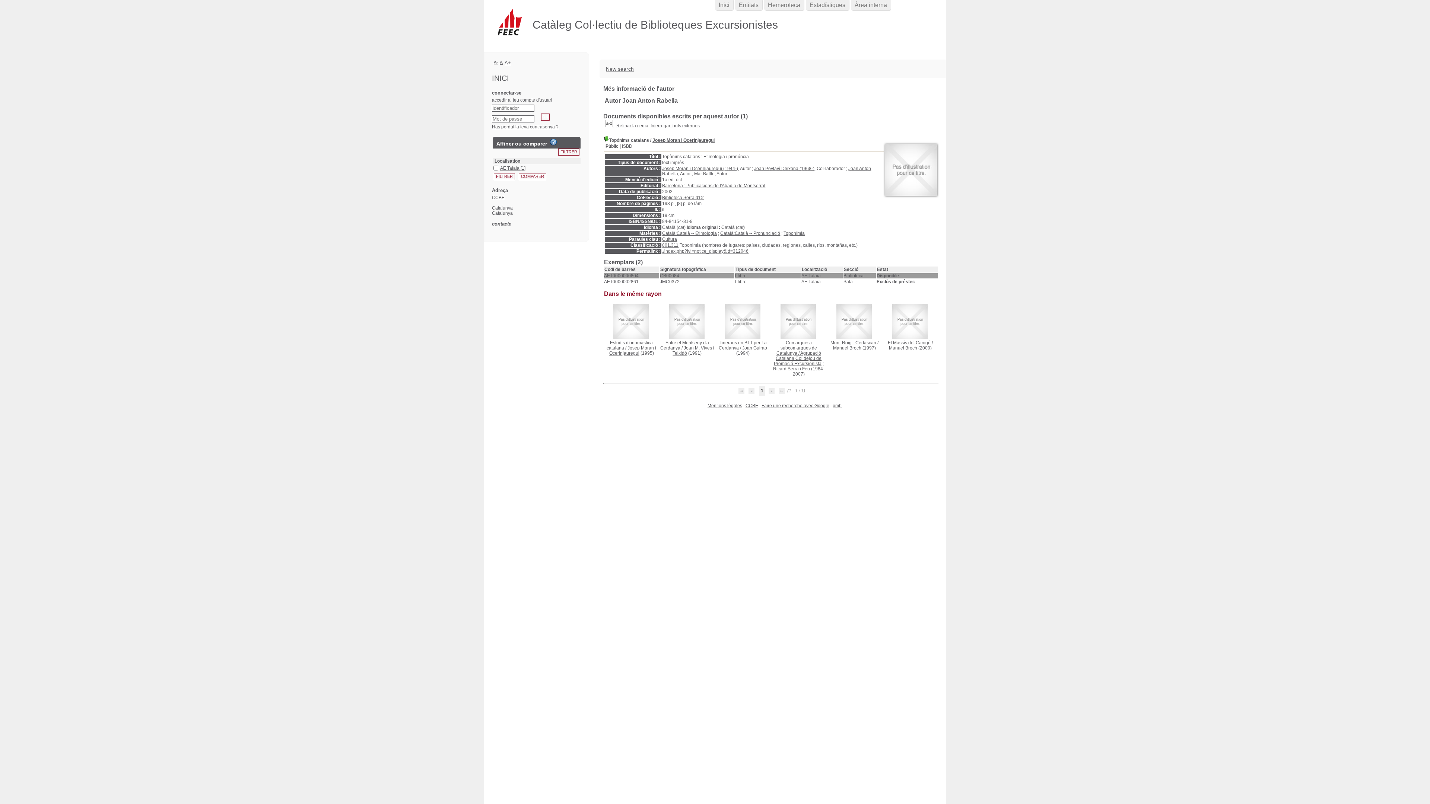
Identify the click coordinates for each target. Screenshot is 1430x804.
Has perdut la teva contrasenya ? (525, 127)
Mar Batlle (704, 173)
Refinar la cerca (632, 125)
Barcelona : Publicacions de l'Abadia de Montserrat (713, 185)
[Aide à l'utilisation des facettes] (553, 142)
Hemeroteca (784, 5)
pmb (837, 405)
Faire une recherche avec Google (795, 405)
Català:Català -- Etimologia (689, 233)
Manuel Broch (847, 348)
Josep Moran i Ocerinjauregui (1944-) (700, 168)
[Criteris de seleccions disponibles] (610, 125)
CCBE (752, 405)
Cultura (669, 239)
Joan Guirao (754, 348)
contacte (501, 224)
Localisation (507, 161)
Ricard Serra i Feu (791, 368)
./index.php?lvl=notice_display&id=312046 (705, 251)
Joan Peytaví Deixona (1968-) (784, 168)
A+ (508, 63)
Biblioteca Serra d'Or (683, 197)
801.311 (670, 245)
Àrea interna (871, 5)
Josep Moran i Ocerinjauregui (683, 140)
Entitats (749, 5)
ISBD (627, 146)
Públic (612, 146)
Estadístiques (827, 5)
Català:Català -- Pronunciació (750, 233)
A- (496, 62)
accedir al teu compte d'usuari (522, 100)
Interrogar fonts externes (675, 125)
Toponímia (794, 233)
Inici (724, 5)
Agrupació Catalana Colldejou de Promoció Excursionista (798, 358)
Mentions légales (725, 405)
